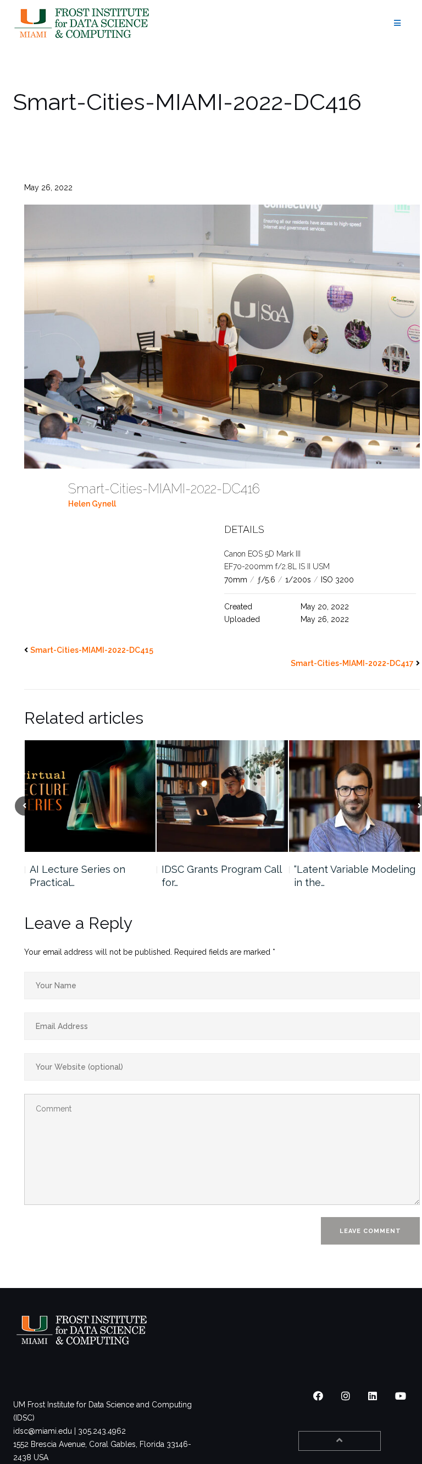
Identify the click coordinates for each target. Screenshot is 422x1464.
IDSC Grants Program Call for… (89, 875)
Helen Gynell (92, 503)
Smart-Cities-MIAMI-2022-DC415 (91, 650)
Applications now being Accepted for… (350, 875)
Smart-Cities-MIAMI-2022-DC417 (352, 663)
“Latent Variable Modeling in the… (222, 875)
